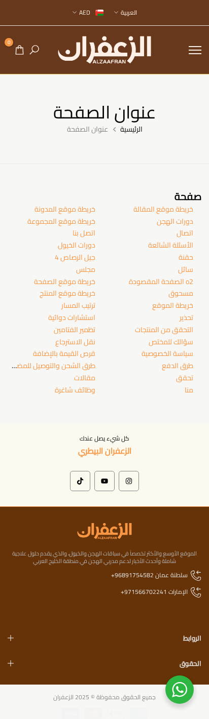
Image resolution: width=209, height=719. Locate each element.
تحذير (186, 317)
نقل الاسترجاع (75, 341)
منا (189, 389)
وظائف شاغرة (75, 389)
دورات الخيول (76, 245)
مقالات (84, 377)
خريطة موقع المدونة (64, 209)
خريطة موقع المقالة (163, 209)
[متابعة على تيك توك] (80, 481)
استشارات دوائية (71, 317)
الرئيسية (131, 130)
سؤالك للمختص (171, 341)
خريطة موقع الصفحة (64, 281)
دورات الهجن (175, 221)
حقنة (186, 257)
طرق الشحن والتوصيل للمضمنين (49, 365)
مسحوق (180, 293)
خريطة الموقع (172, 305)
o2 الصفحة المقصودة (161, 281)
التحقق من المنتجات (164, 329)
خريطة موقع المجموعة (61, 221)
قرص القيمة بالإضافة (64, 353)
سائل (185, 269)
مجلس (85, 269)
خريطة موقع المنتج (67, 293)
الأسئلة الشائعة (170, 245)
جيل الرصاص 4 (75, 257)
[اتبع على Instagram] (129, 481)
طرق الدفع (177, 365)
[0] (19, 50)
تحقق (184, 377)
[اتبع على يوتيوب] (104, 481)
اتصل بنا (84, 232)
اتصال (185, 232)
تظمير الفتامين (74, 329)
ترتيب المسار (78, 305)
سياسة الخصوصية (167, 353)
